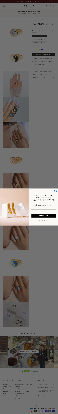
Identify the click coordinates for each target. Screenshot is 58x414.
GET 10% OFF (43, 216)
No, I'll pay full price (43, 220)
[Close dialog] (55, 191)
